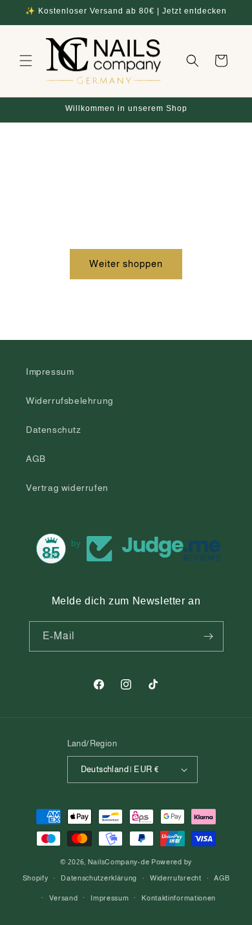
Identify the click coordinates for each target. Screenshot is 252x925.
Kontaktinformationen (179, 898)
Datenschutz (53, 429)
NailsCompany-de (119, 862)
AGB (36, 458)
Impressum (50, 371)
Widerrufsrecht (176, 878)
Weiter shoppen (126, 263)
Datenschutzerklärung (99, 878)
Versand (63, 898)
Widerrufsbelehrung (70, 400)
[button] (26, 60)
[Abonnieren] (208, 636)
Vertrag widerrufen (67, 487)
